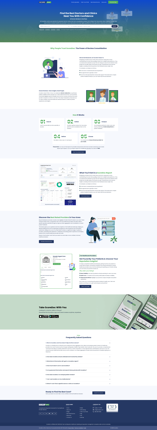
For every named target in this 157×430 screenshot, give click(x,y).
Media (81, 408)
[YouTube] (49, 413)
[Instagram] (55, 413)
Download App (113, 2)
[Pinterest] (52, 413)
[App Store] (44, 316)
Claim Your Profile (85, 2)
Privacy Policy (71, 428)
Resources (104, 2)
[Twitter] (43, 413)
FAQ (81, 415)
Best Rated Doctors (95, 2)
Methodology (83, 409)
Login (85, 428)
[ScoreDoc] (45, 2)
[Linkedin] (46, 413)
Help (81, 413)
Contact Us (69, 417)
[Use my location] (69, 26)
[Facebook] (40, 413)
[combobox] (54, 26)
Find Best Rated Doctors (46, 241)
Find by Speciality (75, 2)
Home (68, 408)
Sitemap (82, 417)
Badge (68, 411)
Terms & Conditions (79, 428)
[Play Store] (54, 316)
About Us (69, 409)
